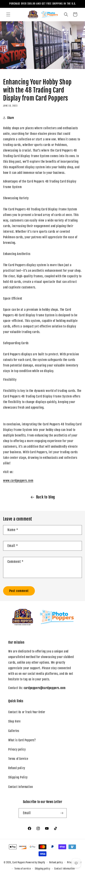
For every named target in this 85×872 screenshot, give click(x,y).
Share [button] (10, 118)
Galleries (13, 731)
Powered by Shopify (35, 862)
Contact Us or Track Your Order (26, 712)
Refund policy (16, 768)
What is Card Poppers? (22, 740)
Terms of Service (18, 758)
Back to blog (45, 497)
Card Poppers (18, 862)
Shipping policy (42, 868)
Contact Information (20, 787)
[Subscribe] (61, 813)
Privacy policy (17, 749)
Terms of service (22, 868)
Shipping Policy (18, 777)
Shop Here (14, 721)
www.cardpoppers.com (18, 481)
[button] (8, 14)
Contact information (64, 868)
